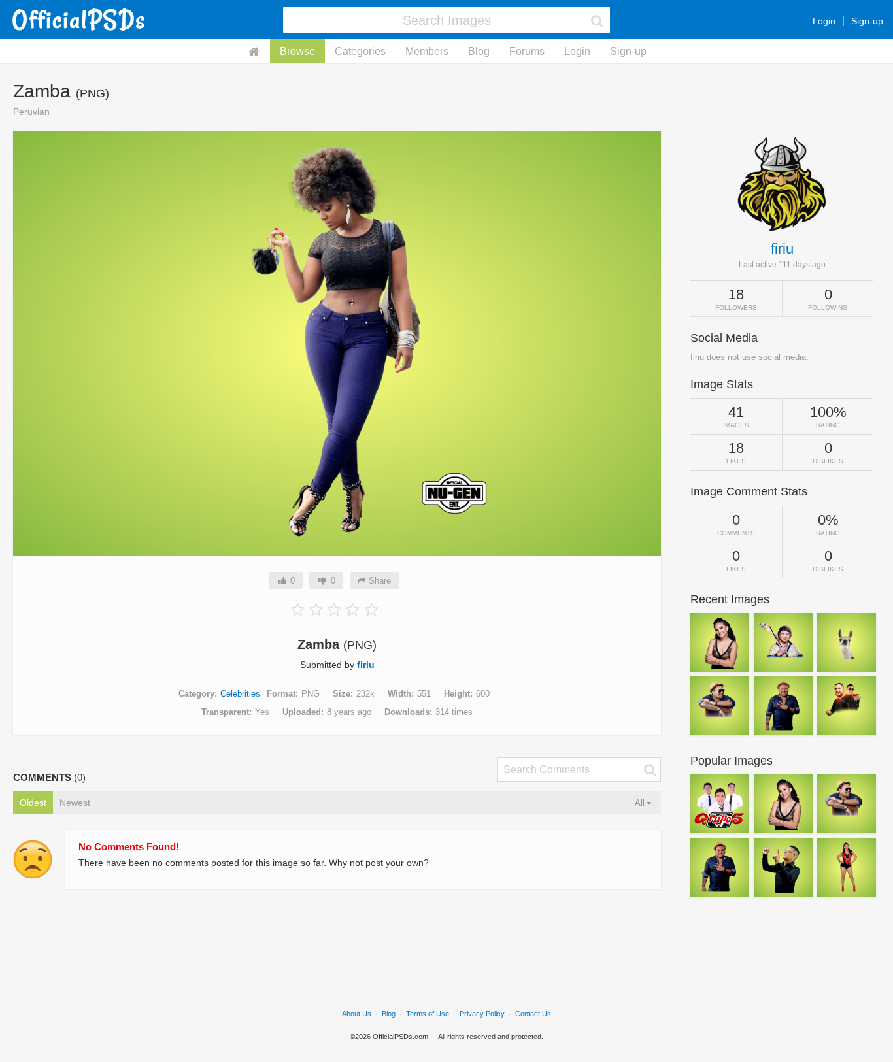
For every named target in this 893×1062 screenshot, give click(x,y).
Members (426, 51)
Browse (297, 51)
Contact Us (533, 1014)
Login (824, 21)
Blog (479, 51)
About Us (356, 1014)
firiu (366, 664)
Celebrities (240, 694)
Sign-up (867, 21)
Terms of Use (427, 1014)
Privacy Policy (482, 1014)
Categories (360, 51)
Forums (527, 51)
